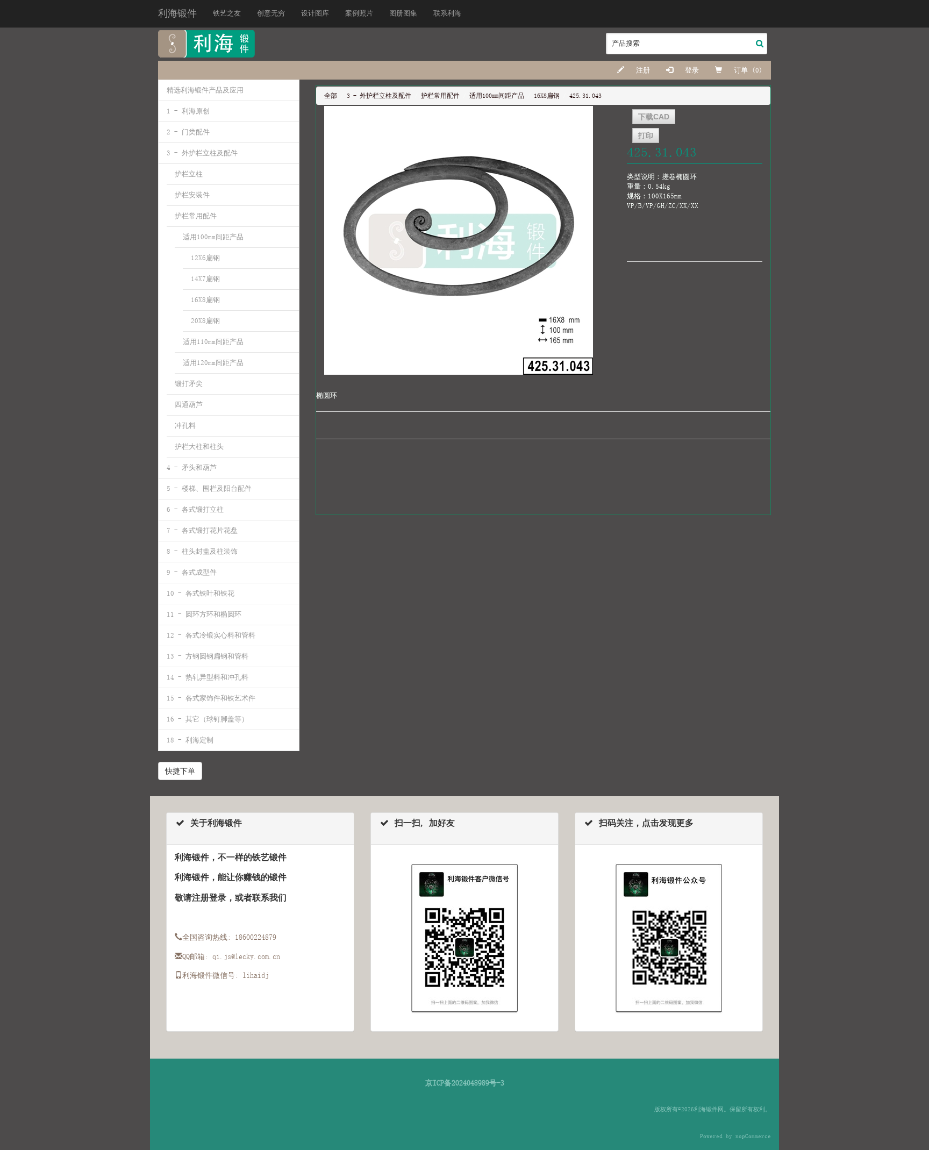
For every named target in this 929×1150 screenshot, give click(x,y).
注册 (641, 70)
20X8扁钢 (205, 320)
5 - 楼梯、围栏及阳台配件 (209, 488)
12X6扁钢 (205, 257)
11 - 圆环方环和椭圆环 (204, 614)
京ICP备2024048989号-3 (464, 1083)
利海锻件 (177, 13)
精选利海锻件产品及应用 (205, 90)
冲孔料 (185, 425)
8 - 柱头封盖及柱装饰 (202, 551)
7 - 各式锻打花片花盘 (202, 530)
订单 (741, 70)
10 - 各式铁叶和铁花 (200, 593)
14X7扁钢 (205, 278)
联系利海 (447, 13)
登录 (690, 70)
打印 (645, 135)
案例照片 (359, 13)
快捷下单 (180, 771)
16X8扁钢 (205, 299)
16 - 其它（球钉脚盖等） (207, 719)
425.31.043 (585, 95)
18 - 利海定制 (190, 740)
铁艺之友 (227, 13)
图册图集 (403, 13)
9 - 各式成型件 (192, 572)
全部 (330, 95)
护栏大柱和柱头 (199, 446)
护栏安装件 (192, 194)
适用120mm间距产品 (213, 362)
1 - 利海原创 (188, 111)
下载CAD (653, 116)
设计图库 (315, 13)
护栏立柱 (189, 173)
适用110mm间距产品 (213, 341)
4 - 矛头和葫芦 (192, 467)
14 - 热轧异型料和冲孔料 (207, 677)
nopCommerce (753, 1136)
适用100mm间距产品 (213, 236)
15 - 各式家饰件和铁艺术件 (211, 698)
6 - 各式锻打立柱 (195, 509)
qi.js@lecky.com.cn (246, 956)
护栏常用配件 (196, 215)
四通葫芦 (189, 404)
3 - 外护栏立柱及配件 (202, 152)
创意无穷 (271, 13)
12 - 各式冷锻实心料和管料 (211, 635)
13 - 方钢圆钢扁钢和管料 (207, 656)
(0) (757, 70)
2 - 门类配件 (188, 131)
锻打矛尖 (189, 383)
